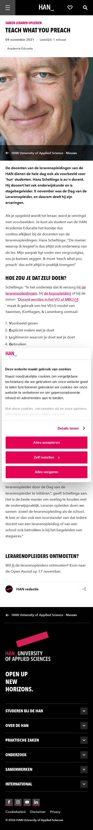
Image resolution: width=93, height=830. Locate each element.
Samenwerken (18, 769)
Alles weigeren (46, 472)
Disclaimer (38, 812)
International (18, 784)
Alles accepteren (46, 442)
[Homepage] (46, 7)
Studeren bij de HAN (24, 710)
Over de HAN (16, 725)
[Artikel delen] (84, 589)
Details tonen (68, 428)
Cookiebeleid (15, 812)
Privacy (55, 812)
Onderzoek (16, 754)
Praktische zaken (22, 740)
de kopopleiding (57, 293)
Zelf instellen (44, 457)
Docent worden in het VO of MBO (46, 299)
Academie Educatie (20, 48)
